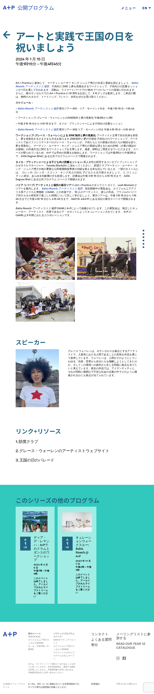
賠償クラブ (28, 441)
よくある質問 (101, 639)
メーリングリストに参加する (133, 635)
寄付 (94, 645)
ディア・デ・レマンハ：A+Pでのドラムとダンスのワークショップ (42, 548)
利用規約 (95, 683)
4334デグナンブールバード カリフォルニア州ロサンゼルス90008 (64, 644)
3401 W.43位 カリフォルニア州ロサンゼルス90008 (38, 639)
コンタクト (99, 634)
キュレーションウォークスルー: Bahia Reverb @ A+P (83, 546)
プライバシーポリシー (126, 683)
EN (145, 8)
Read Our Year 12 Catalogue (130, 645)
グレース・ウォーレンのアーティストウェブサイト (64, 450)
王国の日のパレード (36, 460)
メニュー (128, 8)
